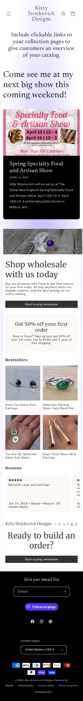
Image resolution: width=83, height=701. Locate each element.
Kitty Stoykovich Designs (39, 680)
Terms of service (68, 685)
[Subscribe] (64, 592)
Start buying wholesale (41, 304)
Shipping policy (43, 692)
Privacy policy (46, 685)
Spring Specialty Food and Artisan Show (36, 167)
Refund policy (26, 685)
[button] (8, 13)
